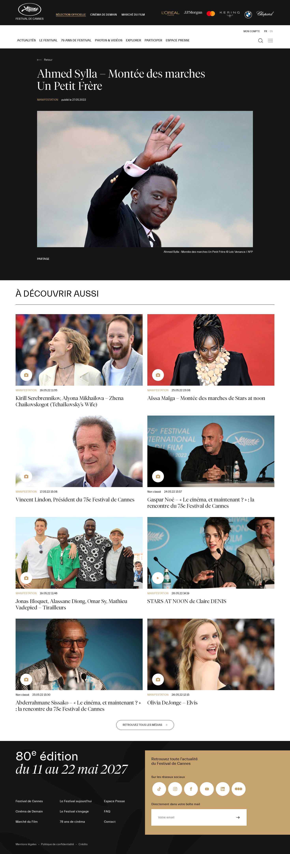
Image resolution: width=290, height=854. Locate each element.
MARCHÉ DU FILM (133, 14)
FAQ (107, 811)
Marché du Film (27, 821)
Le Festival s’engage (74, 811)
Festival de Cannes (29, 801)
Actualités (26, 40)
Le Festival (48, 40)
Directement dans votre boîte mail (175, 804)
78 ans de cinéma (72, 821)
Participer (153, 40)
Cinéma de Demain (29, 811)
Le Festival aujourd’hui (76, 801)
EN (271, 31)
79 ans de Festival (76, 40)
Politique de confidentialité (57, 844)
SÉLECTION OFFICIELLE (71, 14)
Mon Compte (251, 31)
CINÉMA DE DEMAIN (103, 14)
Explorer (133, 40)
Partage (43, 259)
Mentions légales (26, 844)
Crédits (83, 844)
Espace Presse (178, 40)
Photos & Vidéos (108, 40)
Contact (110, 821)
